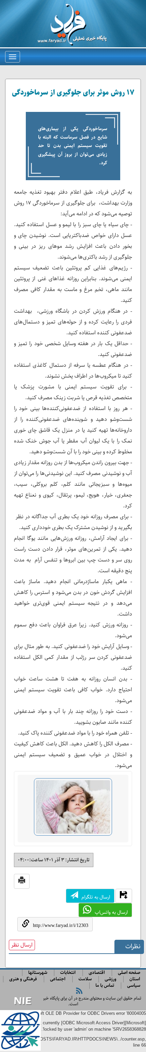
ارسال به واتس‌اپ (111, 912)
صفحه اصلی (129, 973)
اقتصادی (97, 973)
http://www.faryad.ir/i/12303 (60, 925)
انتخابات (68, 973)
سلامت (85, 979)
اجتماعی (58, 979)
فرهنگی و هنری (23, 979)
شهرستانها (37, 973)
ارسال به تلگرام (95, 897)
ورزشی (110, 979)
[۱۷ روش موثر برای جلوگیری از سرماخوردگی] (73, 809)
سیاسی (133, 985)
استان (134, 979)
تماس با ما (104, 985)
